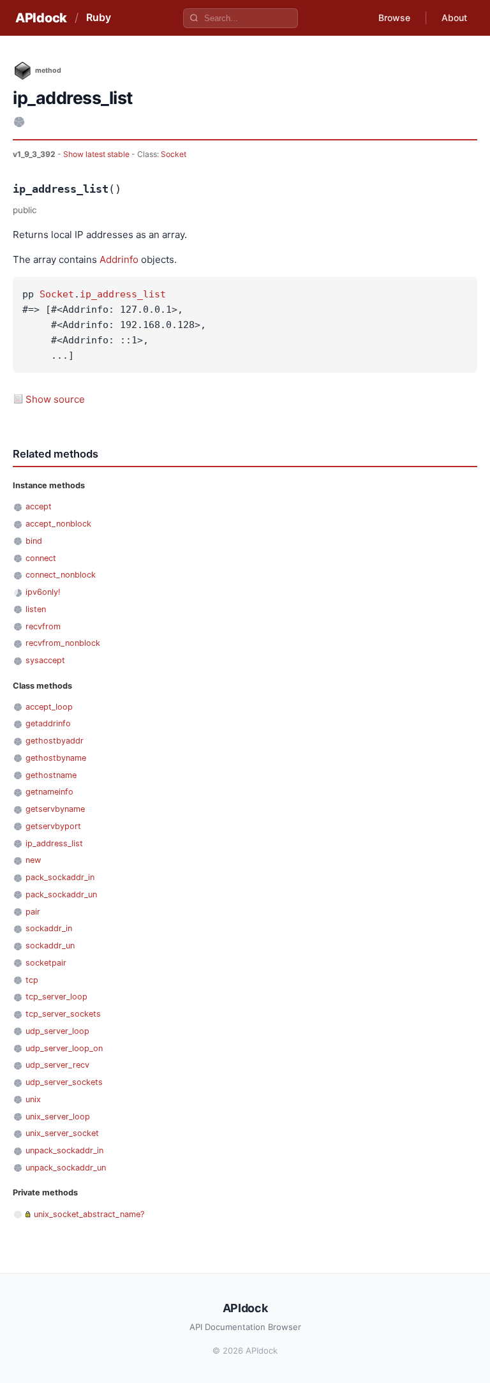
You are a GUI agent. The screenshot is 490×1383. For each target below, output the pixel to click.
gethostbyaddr (55, 740)
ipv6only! (43, 592)
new (33, 860)
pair (33, 911)
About (454, 17)
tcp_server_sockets (63, 1014)
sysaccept (45, 660)
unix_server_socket (62, 1133)
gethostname (51, 775)
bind (34, 541)
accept (39, 506)
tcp (32, 980)
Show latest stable (97, 154)
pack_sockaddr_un (61, 894)
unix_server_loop (58, 1116)
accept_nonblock (58, 523)
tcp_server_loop (56, 996)
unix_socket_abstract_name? (89, 1214)
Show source (55, 399)
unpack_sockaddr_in (64, 1150)
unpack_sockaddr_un (66, 1167)
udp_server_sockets (64, 1082)
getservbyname (55, 809)
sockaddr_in (49, 928)
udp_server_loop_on (64, 1048)
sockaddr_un (50, 945)
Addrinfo (119, 259)
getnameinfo (49, 791)
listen (36, 609)
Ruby (98, 17)
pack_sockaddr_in (60, 877)
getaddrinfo (48, 723)
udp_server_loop (57, 1031)
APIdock (41, 18)
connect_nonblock (61, 574)
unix (33, 1099)
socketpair (46, 963)
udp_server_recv (57, 1065)
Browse (394, 17)
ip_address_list (123, 294)
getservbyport (53, 826)
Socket (173, 154)
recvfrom (43, 626)
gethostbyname (56, 758)
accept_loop (49, 707)
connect (41, 558)
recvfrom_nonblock (63, 643)
